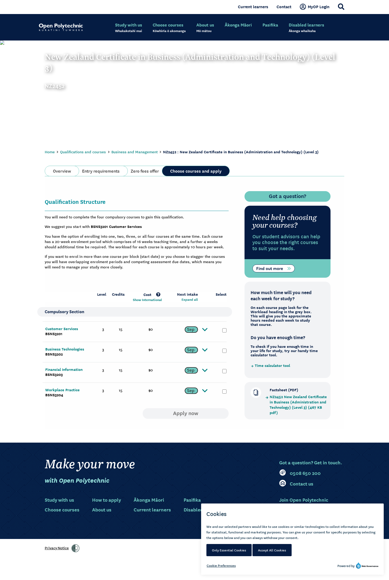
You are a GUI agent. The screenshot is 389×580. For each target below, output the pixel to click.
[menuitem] (128, 28)
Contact (284, 7)
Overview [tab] (62, 170)
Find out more (269, 267)
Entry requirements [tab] (101, 170)
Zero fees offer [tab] (145, 170)
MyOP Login (318, 7)
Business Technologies (64, 349)
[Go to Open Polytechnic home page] (61, 27)
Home (50, 151)
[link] (75, 548)
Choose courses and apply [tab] (195, 170)
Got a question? (287, 196)
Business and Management (134, 151)
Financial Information (64, 369)
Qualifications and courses (83, 151)
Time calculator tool (272, 365)
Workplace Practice (62, 390)
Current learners (253, 7)
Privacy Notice (57, 547)
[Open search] (341, 6)
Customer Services (61, 328)
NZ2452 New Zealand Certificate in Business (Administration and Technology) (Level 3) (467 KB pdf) (298, 404)
